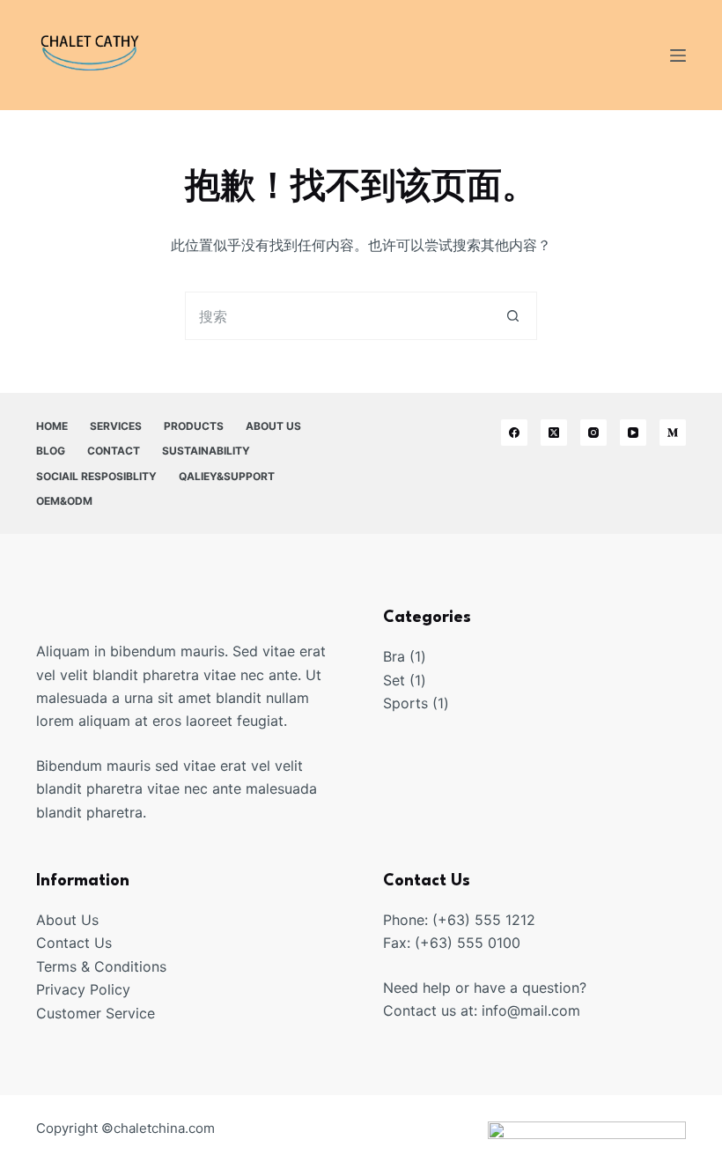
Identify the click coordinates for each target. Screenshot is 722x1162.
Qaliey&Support (227, 476)
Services (116, 426)
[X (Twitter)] (554, 432)
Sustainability (206, 450)
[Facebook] (514, 432)
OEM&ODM (64, 500)
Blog (50, 450)
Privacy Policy (83, 989)
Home (52, 426)
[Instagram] (593, 432)
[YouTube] (633, 432)
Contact (113, 450)
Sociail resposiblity (96, 476)
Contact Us (74, 942)
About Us (273, 426)
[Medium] (672, 432)
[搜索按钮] (513, 316)
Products (194, 426)
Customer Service (95, 1013)
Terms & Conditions (101, 966)
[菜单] (678, 55)
